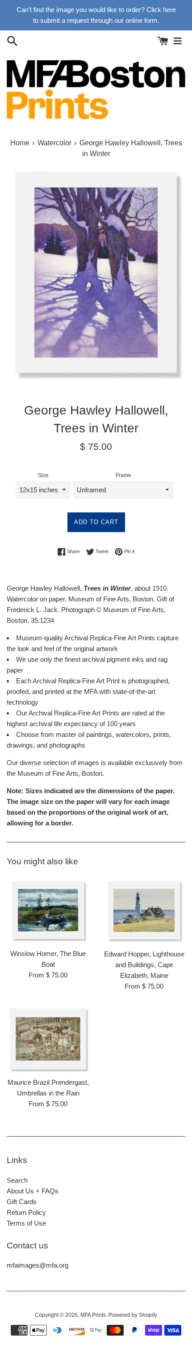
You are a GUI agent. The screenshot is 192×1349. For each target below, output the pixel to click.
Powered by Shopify (133, 1315)
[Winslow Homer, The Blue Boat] (48, 910)
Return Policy (26, 1212)
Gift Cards (22, 1201)
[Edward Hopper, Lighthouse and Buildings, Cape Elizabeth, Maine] (144, 910)
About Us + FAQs (32, 1191)
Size (43, 475)
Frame (123, 475)
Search (17, 1180)
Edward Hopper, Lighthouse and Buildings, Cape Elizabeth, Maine (144, 964)
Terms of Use (26, 1223)
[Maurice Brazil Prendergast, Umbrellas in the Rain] (48, 1039)
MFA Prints (93, 1315)
